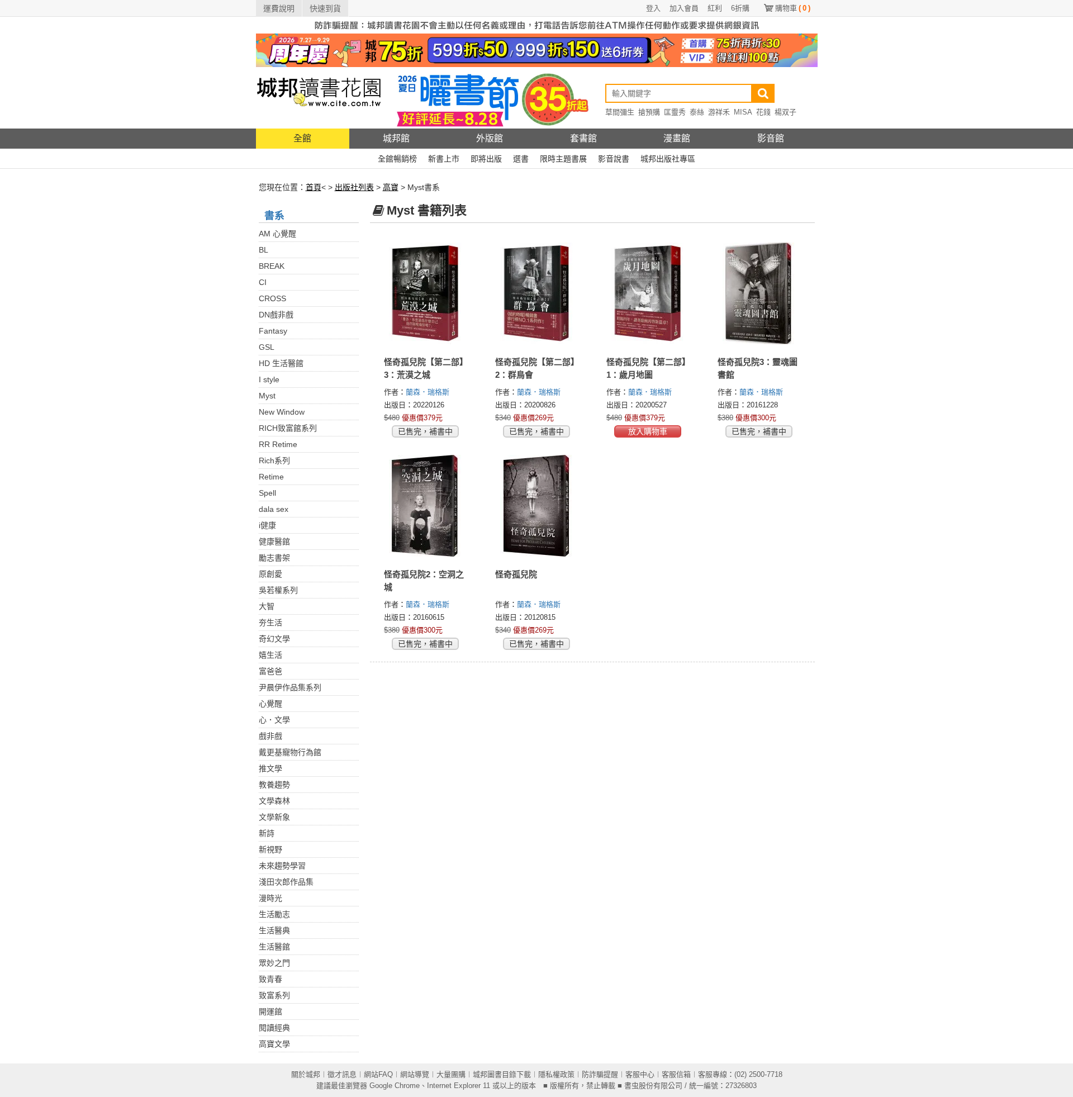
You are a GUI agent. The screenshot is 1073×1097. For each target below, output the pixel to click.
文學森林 (274, 800)
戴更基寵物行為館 (290, 752)
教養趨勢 (274, 784)
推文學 (270, 768)
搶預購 (649, 112)
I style (269, 379)
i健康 (267, 525)
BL (263, 249)
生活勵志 (274, 914)
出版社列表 (354, 187)
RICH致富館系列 (288, 428)
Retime (271, 476)
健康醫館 (274, 541)
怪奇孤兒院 (516, 574)
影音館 (770, 138)
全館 (302, 138)
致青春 (270, 979)
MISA (743, 112)
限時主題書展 (563, 158)
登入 (653, 8)
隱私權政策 (556, 1074)
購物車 (792, 8)
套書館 (583, 138)
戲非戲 (270, 736)
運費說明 (279, 8)
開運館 (270, 1011)
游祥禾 (719, 112)
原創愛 (270, 573)
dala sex (273, 509)
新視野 (270, 849)
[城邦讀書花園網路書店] (319, 97)
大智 (266, 606)
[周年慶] (537, 49)
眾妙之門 (274, 962)
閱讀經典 (274, 1027)
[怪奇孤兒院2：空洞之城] (425, 506)
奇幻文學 (274, 638)
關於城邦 (305, 1074)
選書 (521, 158)
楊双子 (785, 112)
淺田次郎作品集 (286, 881)
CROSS (272, 298)
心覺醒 (270, 703)
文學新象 (274, 817)
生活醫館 (274, 946)
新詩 (266, 833)
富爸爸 (270, 671)
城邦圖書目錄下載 (502, 1074)
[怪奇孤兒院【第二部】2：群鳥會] (537, 293)
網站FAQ (378, 1074)
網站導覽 (414, 1074)
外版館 (489, 138)
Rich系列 (274, 460)
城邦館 (396, 138)
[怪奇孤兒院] (537, 506)
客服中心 (639, 1074)
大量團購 (451, 1074)
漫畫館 (676, 138)
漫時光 (270, 898)
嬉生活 (270, 654)
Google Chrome (394, 1085)
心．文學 (274, 719)
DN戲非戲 (276, 314)
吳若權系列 (278, 590)
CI (263, 282)
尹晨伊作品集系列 (290, 687)
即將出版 (486, 158)
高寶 (390, 187)
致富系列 (274, 995)
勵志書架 (274, 557)
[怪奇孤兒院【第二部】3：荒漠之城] (425, 293)
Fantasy (273, 330)
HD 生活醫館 (281, 363)
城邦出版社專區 (667, 158)
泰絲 (697, 112)
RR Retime (278, 444)
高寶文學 (274, 1043)
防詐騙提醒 (600, 1074)
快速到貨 (325, 8)
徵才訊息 (342, 1074)
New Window (282, 411)
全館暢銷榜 (397, 158)
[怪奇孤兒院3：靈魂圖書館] (759, 293)
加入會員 (684, 8)
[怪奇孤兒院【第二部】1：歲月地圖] (648, 293)
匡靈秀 (675, 112)
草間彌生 (619, 112)
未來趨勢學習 (282, 865)
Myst (267, 395)
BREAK (271, 266)
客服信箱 (676, 1074)
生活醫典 (274, 930)
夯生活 (270, 622)
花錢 (763, 112)
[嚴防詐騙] (537, 24)
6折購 (740, 8)
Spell (267, 492)
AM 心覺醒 (277, 233)
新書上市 (443, 158)
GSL (266, 347)
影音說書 (613, 158)
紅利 (715, 8)
